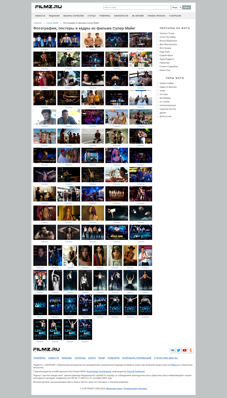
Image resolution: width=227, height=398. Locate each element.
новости (40, 16)
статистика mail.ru (166, 358)
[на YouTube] (184, 350)
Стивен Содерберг (169, 66)
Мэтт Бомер (165, 48)
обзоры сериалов (73, 16)
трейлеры (104, 16)
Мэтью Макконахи (168, 41)
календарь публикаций (136, 358)
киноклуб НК (121, 16)
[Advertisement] (176, 163)
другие (163, 113)
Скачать (44, 49)
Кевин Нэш (165, 70)
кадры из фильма (168, 87)
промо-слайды (167, 83)
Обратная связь (114, 388)
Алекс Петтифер (168, 37)
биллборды (165, 98)
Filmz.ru (175, 365)
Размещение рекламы (135, 388)
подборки (114, 358)
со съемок (164, 102)
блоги (92, 358)
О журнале (175, 16)
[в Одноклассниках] (190, 350)
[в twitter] (178, 350)
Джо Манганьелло (168, 44)
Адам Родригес (167, 59)
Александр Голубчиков (99, 371)
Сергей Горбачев (136, 371)
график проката (157, 16)
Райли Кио (165, 63)
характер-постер (168, 109)
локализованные (168, 105)
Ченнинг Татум (167, 33)
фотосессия (165, 116)
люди (101, 358)
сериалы (80, 358)
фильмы (67, 358)
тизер (162, 90)
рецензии (54, 16)
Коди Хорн (165, 52)
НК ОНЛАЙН (138, 16)
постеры (164, 94)
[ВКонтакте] (172, 350)
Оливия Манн (166, 55)
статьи (92, 16)
